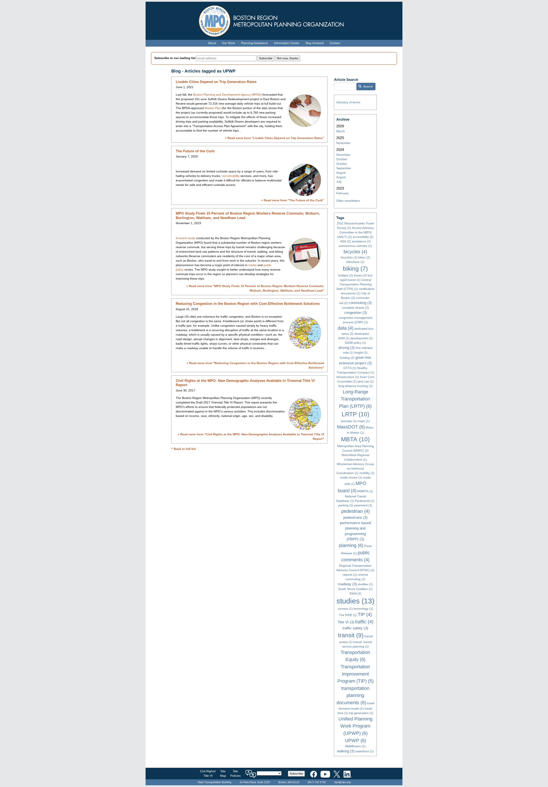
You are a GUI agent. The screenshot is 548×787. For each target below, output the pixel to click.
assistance (361, 241)
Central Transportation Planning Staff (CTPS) (354, 284)
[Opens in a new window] (313, 773)
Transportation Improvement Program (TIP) (355, 674)
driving (346, 348)
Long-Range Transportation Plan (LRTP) (355, 399)
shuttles (365, 584)
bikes (364, 257)
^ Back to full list (183, 449)
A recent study (185, 238)
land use (365, 381)
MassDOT (351, 427)
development (361, 338)
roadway (347, 584)
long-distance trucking (355, 386)
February (342, 193)
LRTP (355, 414)
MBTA (355, 439)
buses (360, 275)
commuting (360, 303)
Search (367, 86)
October (341, 159)
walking (345, 751)
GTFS (349, 368)
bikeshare (355, 262)
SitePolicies (235, 773)
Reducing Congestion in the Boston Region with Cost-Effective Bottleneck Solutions (248, 304)
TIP (365, 614)
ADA (345, 241)
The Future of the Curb (195, 151)
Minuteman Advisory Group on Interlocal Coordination (355, 468)
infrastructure (347, 377)
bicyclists (349, 257)
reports (350, 574)
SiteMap (223, 773)
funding (347, 357)
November (343, 143)
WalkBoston (355, 746)
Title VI (346, 622)
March (340, 131)
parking (345, 505)
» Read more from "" (274, 138)
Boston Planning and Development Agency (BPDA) (227, 94)
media (252, 265)
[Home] (274, 20)
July (339, 181)
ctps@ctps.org (342, 782)
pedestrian (355, 511)
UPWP (355, 740)
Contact (335, 43)
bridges (345, 275)
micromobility (231, 176)
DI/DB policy (355, 342)
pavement (363, 505)
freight (361, 352)
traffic (364, 621)
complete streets (355, 307)
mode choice (351, 477)
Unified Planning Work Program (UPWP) (355, 726)
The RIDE (348, 615)
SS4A (355, 593)
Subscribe (296, 773)
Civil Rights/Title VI (208, 773)
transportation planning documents (353, 695)
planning (351, 545)
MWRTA (365, 491)
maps (363, 421)
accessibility (363, 237)
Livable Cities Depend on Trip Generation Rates (216, 82)
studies (355, 601)
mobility (366, 473)
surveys (345, 608)
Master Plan (213, 108)
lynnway (349, 421)
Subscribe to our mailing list (175, 58)
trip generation (361, 713)
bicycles (355, 251)
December (343, 154)
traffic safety (355, 628)
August (341, 172)
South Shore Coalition (355, 589)
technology (363, 608)
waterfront (364, 751)
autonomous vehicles (355, 246)
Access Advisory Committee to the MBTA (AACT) (355, 232)
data (345, 328)
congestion (355, 313)
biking (355, 268)
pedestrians (355, 518)
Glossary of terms (348, 102)
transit (350, 635)
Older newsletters (348, 200)
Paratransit (364, 500)
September (343, 168)
